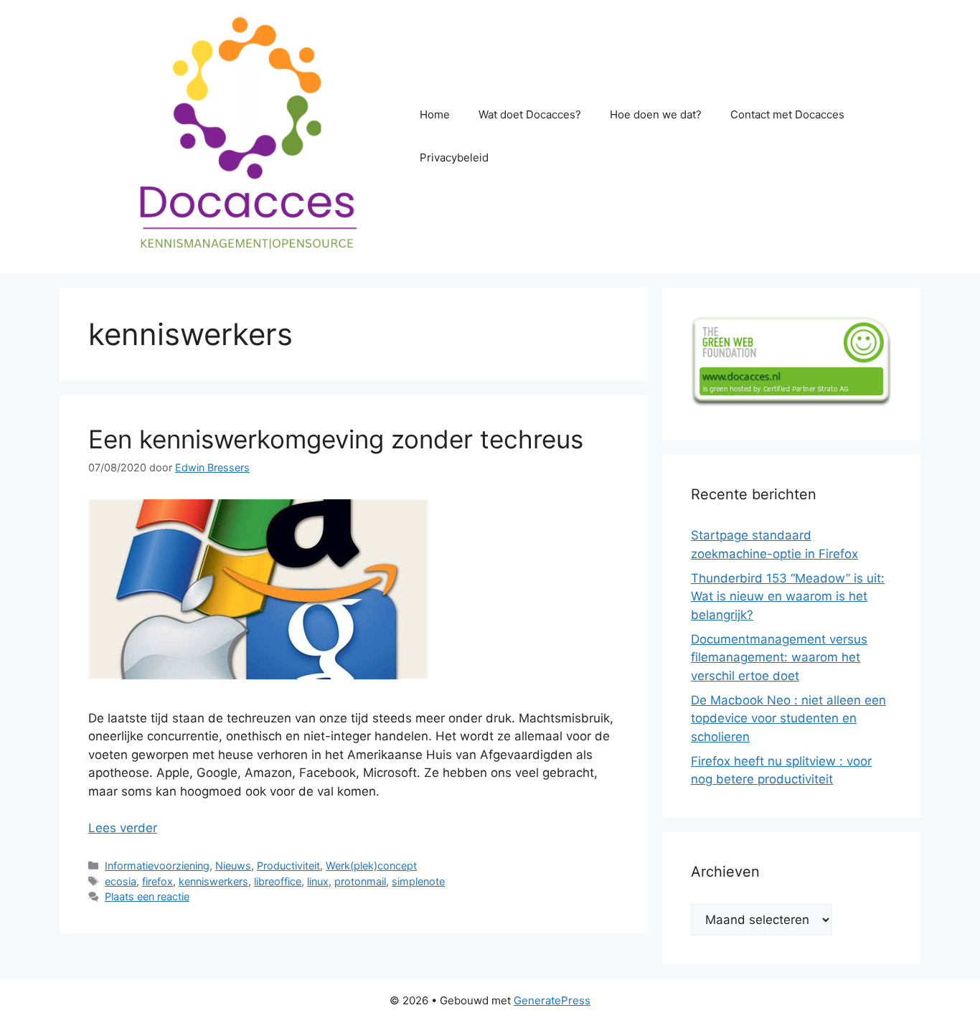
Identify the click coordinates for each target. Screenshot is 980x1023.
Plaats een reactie (147, 896)
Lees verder (122, 828)
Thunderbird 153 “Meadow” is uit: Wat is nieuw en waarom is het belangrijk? (788, 596)
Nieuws (233, 865)
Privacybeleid (454, 157)
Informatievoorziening (157, 865)
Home (435, 114)
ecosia (120, 881)
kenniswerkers (213, 881)
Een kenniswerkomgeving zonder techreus (335, 439)
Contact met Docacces (787, 114)
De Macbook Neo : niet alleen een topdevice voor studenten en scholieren (788, 718)
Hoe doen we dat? (656, 114)
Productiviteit (288, 865)
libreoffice (277, 881)
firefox (157, 881)
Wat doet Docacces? (530, 114)
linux (318, 881)
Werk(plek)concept (371, 865)
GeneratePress (552, 1000)
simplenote (418, 881)
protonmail (360, 881)
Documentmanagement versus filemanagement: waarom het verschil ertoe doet (779, 657)
